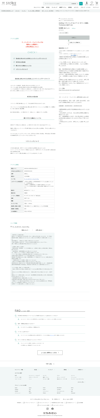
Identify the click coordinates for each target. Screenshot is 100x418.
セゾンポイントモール (58, 405)
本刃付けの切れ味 (20, 62)
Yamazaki (73, 393)
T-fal (72, 389)
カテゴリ (17, 10)
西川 (72, 391)
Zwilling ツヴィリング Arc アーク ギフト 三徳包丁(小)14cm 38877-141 (72, 10)
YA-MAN (59, 389)
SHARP (16, 391)
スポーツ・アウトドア (33, 377)
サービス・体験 (46, 379)
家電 (16, 375)
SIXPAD (16, 389)
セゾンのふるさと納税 (44, 405)
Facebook (52, 409)
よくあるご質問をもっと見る (49, 352)
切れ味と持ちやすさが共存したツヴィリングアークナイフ (31, 58)
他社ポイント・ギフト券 (62, 379)
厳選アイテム (62, 7)
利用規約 (19, 402)
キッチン (24, 10)
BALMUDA (59, 387)
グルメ (58, 375)
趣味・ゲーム (45, 377)
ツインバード (45, 391)
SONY (30, 393)
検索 (81, 3)
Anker (44, 387)
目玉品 (47, 7)
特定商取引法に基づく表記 (57, 402)
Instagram (47, 409)
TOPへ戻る (49, 364)
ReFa (72, 387)
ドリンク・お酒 (18, 377)
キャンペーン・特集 (39, 7)
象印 (30, 391)
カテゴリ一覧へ (81, 381)
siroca (44, 389)
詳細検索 (74, 3)
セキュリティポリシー (44, 402)
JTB (30, 389)
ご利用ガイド (80, 369)
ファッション (74, 377)
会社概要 (81, 402)
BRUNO (58, 393)
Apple (16, 387)
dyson (30, 387)
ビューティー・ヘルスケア (34, 375)
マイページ (96, 7)
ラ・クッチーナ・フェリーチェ (31, 179)
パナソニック (17, 393)
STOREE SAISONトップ (7, 10)
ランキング (54, 7)
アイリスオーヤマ (60, 391)
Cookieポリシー (71, 402)
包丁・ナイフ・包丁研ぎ (47, 10)
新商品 (70, 7)
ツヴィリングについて (22, 69)
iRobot (44, 393)
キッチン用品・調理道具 (34, 10)
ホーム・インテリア (61, 377)
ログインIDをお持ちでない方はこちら (39, 399)
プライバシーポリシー (30, 402)
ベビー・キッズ (18, 379)
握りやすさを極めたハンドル (23, 65)
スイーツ (73, 375)
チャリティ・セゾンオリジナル (77, 379)
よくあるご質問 (69, 399)
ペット (30, 379)
